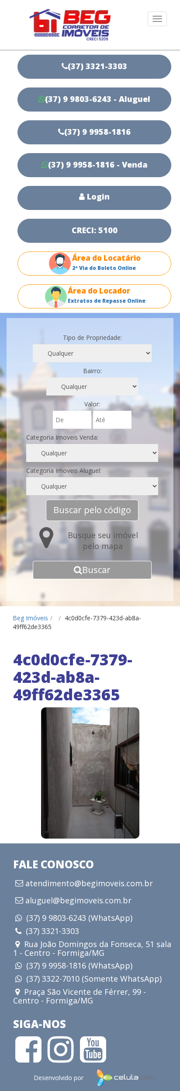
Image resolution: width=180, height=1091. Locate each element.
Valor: (92, 404)
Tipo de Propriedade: (92, 337)
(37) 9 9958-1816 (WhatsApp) (79, 965)
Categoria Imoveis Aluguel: (63, 470)
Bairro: (92, 371)
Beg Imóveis (30, 618)
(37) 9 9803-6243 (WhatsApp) (79, 918)
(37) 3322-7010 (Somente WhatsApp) (94, 978)
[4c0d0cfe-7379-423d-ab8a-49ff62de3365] (90, 773)
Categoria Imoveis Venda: (62, 437)
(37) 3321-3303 (52, 931)
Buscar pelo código (92, 510)
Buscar (96, 570)
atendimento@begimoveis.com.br (89, 883)
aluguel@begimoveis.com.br (78, 900)
